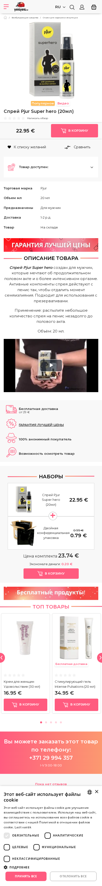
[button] (51, 167)
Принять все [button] (26, 876)
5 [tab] (60, 721)
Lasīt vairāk (23, 827)
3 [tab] (51, 721)
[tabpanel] (25, 664)
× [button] (96, 792)
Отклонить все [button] (73, 876)
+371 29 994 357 (51, 758)
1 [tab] (41, 721)
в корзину (28, 705)
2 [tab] (46, 721)
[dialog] (51, 836)
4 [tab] (55, 721)
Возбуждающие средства (25, 17)
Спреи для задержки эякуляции (60, 17)
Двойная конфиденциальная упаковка (53, 533)
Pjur (44, 188)
